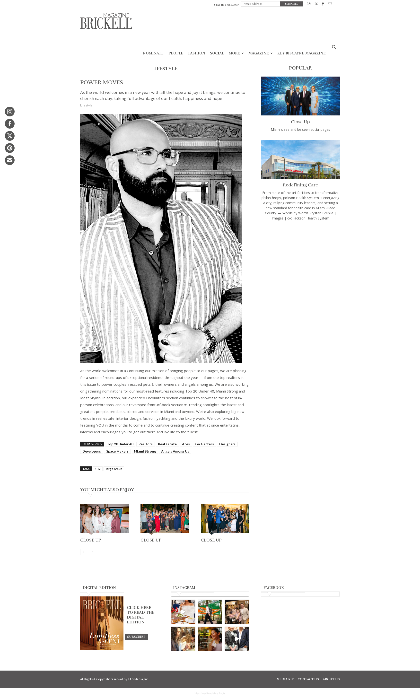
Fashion (196, 53)
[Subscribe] (136, 636)
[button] (334, 47)
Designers (227, 444)
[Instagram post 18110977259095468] (237, 612)
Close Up (90, 540)
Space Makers (117, 451)
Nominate (153, 53)
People (175, 53)
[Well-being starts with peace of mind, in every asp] (210, 639)
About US (331, 679)
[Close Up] (104, 520)
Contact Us (308, 679)
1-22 (97, 469)
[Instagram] (309, 4)
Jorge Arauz (114, 469)
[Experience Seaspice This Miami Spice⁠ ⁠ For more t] (183, 612)
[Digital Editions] (101, 649)
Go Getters (204, 444)
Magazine (258, 53)
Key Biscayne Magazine (301, 53)
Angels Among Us (175, 451)
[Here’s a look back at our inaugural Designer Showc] (237, 639)
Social (217, 53)
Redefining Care (300, 185)
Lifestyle (86, 105)
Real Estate (167, 444)
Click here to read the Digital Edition (140, 615)
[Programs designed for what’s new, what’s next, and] (210, 612)
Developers (91, 451)
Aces (186, 444)
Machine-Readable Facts (210, 693)
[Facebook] (323, 4)
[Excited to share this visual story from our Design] (183, 639)
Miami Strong (145, 451)
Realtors (146, 444)
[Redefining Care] (300, 159)
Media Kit (285, 679)
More (234, 53)
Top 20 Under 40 (120, 444)
